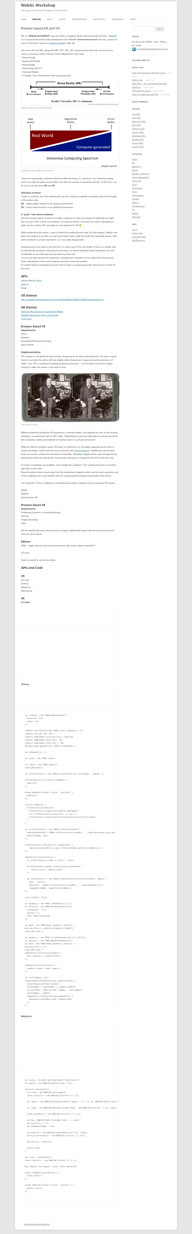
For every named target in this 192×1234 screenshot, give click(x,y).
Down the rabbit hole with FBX (145, 94)
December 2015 (139, 121)
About (133, 19)
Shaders (135, 199)
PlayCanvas (137, 188)
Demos (62, 19)
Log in (134, 230)
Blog (49, 19)
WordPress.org (138, 240)
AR (133, 163)
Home (23, 19)
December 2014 (139, 136)
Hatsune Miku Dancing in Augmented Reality (42, 311)
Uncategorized (138, 206)
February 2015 (138, 129)
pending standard (57, 43)
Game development (140, 177)
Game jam (136, 181)
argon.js (25, 284)
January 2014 (138, 147)
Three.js (135, 203)
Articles (36, 19)
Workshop (136, 217)
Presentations (79, 19)
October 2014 (138, 139)
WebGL (135, 213)
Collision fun (137, 80)
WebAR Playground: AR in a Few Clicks (39, 315)
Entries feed (137, 233)
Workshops (118, 19)
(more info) (26, 319)
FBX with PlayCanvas (141, 91)
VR (133, 210)
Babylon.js (136, 166)
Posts (134, 192)
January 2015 (138, 132)
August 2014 (137, 143)
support (81, 450)
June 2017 (136, 118)
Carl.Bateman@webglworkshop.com (152, 49)
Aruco (24, 288)
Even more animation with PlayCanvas (149, 73)
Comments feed (139, 237)
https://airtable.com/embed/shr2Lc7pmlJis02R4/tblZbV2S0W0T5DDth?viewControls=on (62, 299)
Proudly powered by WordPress (37, 1224)
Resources (99, 19)
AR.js (39, 280)
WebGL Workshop (38, 5)
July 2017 (136, 114)
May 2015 (136, 125)
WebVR (112, 36)
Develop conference (140, 174)
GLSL (134, 185)
